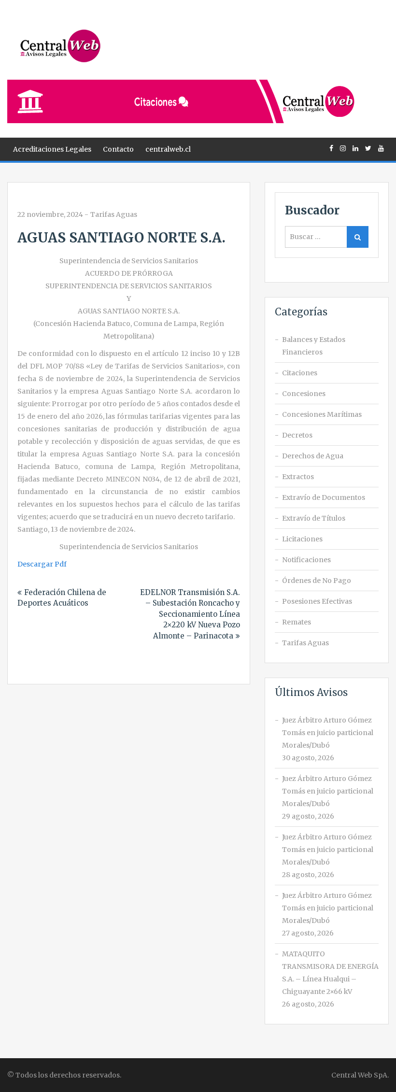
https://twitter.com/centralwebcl (368, 148)
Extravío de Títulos (313, 518)
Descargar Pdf (42, 564)
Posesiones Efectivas (317, 601)
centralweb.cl (168, 149)
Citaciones (299, 373)
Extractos (298, 476)
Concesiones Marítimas (322, 414)
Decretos (297, 435)
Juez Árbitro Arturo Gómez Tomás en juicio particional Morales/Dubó (327, 733)
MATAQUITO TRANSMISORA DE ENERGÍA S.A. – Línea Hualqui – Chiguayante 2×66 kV (330, 973)
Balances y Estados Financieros (313, 345)
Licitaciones (302, 539)
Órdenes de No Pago (316, 580)
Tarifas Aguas (113, 214)
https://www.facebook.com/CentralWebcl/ (331, 148)
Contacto (118, 149)
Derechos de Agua (312, 456)
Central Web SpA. (360, 1075)
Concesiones (303, 393)
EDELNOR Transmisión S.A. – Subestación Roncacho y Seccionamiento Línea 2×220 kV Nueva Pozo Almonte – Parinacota (190, 614)
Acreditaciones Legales (52, 149)
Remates (296, 622)
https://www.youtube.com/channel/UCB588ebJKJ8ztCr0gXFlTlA (381, 148)
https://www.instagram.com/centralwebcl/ (343, 148)
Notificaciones (306, 559)
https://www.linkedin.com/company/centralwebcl (355, 148)
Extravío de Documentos (323, 497)
